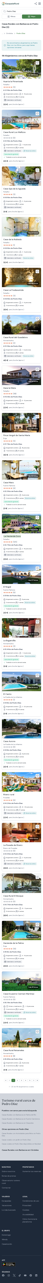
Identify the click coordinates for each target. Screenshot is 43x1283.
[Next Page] (33, 1080)
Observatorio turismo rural (11, 1181)
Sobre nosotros (8, 1171)
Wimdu (5, 1239)
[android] (21, 1264)
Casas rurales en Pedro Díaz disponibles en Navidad (21, 1144)
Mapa (33, 16)
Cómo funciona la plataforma (29, 1220)
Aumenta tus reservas (31, 1171)
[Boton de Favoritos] (37, 63)
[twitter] (14, 1276)
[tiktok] (19, 1276)
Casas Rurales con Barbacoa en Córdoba (20, 1150)
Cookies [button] (25, 1210)
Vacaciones (7, 1205)
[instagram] (8, 1276)
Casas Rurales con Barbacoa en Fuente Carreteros (21, 1119)
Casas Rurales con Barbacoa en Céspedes (18, 1123)
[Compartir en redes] (35, 3)
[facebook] (3, 1276)
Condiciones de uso (30, 1201)
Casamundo (7, 1244)
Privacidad (26, 1205)
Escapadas (6, 1201)
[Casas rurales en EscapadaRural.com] (10, 3)
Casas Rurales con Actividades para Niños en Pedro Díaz (21, 1134)
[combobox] (21, 11)
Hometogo (6, 1235)
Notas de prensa (9, 1176)
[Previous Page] (9, 1080)
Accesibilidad (28, 1214)
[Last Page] (37, 1080)
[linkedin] (36, 1276)
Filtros (13, 16)
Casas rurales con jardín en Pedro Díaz (16, 1140)
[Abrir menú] (39, 3)
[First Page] (5, 1080)
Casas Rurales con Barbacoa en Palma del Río (19, 1115)
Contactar (6, 1188)
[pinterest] (30, 1276)
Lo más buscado (9, 1210)
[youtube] (25, 1276)
